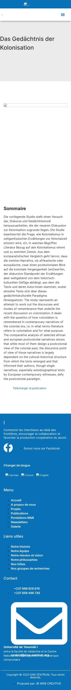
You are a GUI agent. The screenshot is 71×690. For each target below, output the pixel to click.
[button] (63, 15)
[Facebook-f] (8, 447)
